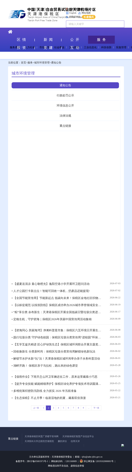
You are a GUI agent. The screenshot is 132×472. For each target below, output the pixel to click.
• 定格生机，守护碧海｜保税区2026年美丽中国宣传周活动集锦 (52, 319)
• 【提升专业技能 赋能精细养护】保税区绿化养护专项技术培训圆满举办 (57, 383)
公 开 (74, 40)
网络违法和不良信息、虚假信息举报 (66, 466)
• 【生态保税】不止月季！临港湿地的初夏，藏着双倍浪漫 (49, 398)
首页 (23, 62)
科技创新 (106, 47)
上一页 (36, 408)
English (72, 13)
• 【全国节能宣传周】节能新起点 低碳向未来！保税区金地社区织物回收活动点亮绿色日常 (57, 298)
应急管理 (121, 47)
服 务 (101, 40)
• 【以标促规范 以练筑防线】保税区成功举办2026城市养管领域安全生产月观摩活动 (57, 305)
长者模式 (89, 17)
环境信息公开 (65, 105)
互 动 (74, 48)
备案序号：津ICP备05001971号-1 (32, 461)
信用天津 (75, 441)
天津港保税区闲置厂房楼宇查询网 (41, 436)
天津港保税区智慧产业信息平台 (78, 436)
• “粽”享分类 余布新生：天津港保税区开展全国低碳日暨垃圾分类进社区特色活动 (57, 312)
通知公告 (56, 62)
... (88, 408)
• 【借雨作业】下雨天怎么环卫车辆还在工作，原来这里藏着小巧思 (54, 376)
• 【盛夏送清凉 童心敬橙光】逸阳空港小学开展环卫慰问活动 (51, 283)
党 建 (48, 48)
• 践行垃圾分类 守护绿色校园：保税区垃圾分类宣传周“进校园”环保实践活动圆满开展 (57, 337)
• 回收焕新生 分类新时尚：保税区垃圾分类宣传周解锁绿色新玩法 (53, 351)
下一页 (96, 408)
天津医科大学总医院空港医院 (39, 441)
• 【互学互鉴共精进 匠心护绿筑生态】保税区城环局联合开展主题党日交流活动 (57, 344)
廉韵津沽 (62, 441)
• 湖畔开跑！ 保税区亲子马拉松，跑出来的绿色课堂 (45, 365)
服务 (30, 62)
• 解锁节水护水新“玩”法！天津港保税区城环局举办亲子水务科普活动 (56, 358)
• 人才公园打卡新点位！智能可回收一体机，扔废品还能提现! (51, 291)
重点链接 (65, 125)
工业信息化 (90, 47)
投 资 (21, 48)
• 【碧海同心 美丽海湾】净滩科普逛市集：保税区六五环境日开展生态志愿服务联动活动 (57, 330)
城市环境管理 (42, 62)
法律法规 (65, 115)
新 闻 (48, 40)
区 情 (21, 40)
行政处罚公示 (65, 95)
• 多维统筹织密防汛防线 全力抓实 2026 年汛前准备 (44, 390)
